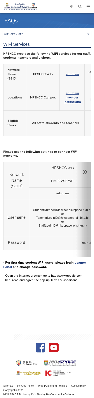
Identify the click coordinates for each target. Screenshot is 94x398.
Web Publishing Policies (52, 385)
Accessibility (78, 385)
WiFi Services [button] (14, 34)
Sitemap (8, 385)
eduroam (72, 74)
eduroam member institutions (72, 97)
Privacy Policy (25, 385)
